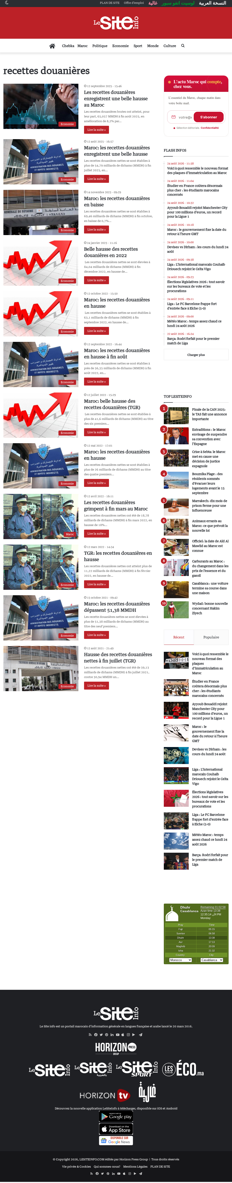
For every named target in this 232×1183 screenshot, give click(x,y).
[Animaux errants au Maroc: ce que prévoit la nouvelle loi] (176, 527)
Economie (120, 46)
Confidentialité (210, 127)
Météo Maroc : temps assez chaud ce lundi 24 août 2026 (209, 839)
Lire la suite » (96, 129)
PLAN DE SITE (160, 1166)
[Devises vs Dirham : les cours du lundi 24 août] (176, 755)
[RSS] (91, 1035)
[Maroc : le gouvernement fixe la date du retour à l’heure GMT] (176, 732)
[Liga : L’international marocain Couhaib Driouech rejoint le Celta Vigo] (176, 775)
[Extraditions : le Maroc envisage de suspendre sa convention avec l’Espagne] (176, 435)
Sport (138, 46)
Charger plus (196, 355)
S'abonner (208, 117)
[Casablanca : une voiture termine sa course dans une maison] (176, 589)
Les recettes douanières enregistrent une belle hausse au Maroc (116, 98)
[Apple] (124, 1035)
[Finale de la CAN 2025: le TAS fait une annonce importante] (176, 415)
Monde (153, 46)
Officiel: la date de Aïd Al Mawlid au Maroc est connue (210, 545)
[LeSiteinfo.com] (116, 23)
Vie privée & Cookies (76, 1166)
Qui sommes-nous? (107, 1166)
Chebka (68, 46)
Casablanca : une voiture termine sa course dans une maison (210, 588)
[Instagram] (129, 1035)
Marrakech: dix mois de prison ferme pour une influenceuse (209, 505)
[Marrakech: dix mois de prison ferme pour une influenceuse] (176, 507)
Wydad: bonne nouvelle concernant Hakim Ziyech (210, 608)
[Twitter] (102, 1035)
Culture (170, 46)
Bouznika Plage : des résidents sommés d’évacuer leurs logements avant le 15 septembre (208, 483)
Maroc (82, 46)
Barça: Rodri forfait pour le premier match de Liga (210, 859)
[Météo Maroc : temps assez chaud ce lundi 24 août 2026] (176, 841)
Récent (178, 637)
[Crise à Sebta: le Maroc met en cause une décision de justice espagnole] (176, 458)
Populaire (211, 637)
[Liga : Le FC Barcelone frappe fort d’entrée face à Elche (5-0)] (176, 820)
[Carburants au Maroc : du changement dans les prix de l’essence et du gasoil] (176, 567)
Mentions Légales (135, 1166)
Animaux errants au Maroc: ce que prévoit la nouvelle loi (210, 525)
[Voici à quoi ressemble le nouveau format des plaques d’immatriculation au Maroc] (176, 660)
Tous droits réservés (165, 1159)
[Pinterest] (108, 1035)
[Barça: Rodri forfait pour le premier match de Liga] (176, 861)
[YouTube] (118, 1035)
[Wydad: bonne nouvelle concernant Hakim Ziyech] (176, 609)
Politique (99, 46)
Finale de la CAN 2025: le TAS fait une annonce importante (209, 414)
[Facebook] (97, 1035)
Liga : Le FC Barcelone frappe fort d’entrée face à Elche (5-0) (210, 819)
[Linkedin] (113, 1035)
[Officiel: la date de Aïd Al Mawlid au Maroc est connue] (176, 547)
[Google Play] (135, 1035)
